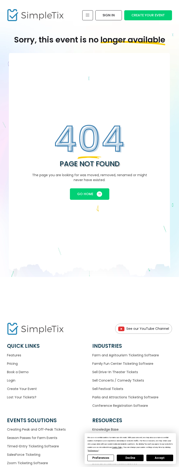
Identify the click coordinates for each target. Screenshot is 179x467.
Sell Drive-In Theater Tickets (115, 372)
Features (14, 355)
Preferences (100, 458)
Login (11, 380)
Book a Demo (18, 372)
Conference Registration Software (120, 405)
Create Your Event (148, 15)
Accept (160, 458)
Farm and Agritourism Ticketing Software (125, 355)
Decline (130, 458)
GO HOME (85, 194)
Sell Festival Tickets (107, 388)
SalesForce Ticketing (23, 454)
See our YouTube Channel (147, 328)
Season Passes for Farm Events (32, 437)
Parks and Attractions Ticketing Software (125, 397)
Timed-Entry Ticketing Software (33, 446)
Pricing (12, 363)
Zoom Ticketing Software (27, 463)
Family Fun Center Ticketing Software (122, 363)
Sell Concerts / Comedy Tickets (118, 380)
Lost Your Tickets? (21, 397)
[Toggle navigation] (87, 15)
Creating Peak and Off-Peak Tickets (36, 429)
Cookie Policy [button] (117, 447)
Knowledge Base (105, 429)
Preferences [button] (93, 450)
